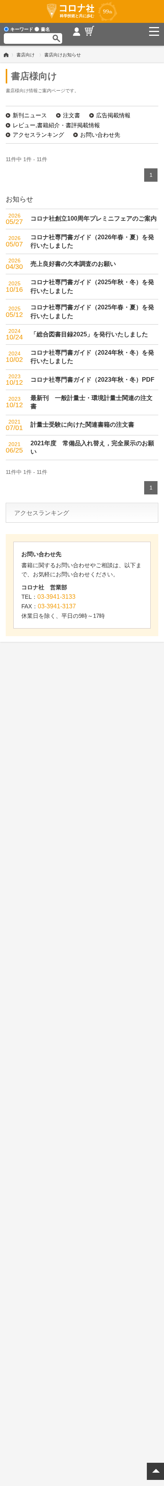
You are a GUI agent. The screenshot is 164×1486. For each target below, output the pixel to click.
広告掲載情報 (113, 115)
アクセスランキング (38, 134)
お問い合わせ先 (100, 134)
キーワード (21, 29)
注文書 (71, 115)
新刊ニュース (30, 115)
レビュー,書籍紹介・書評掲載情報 (56, 125)
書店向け (25, 55)
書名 (45, 29)
